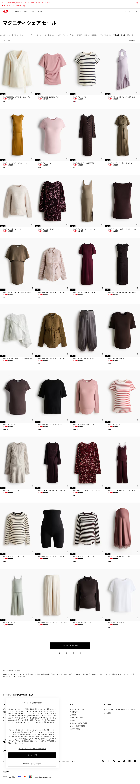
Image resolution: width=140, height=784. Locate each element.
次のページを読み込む (70, 645)
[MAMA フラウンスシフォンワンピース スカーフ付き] (122, 69)
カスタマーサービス (77, 709)
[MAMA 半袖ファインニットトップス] (52, 396)
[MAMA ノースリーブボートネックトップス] (122, 201)
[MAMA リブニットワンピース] (17, 463)
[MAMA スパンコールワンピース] (52, 201)
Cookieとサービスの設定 (32, 764)
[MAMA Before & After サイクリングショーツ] (52, 529)
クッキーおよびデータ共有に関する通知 (32, 749)
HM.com (6, 695)
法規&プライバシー (76, 717)
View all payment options (43, 777)
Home (40, 11)
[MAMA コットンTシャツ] (122, 595)
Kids (32, 11)
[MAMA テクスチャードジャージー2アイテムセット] (122, 264)
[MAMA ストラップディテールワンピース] (52, 463)
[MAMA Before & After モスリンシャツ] (52, 264)
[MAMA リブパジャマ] (17, 595)
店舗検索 (73, 715)
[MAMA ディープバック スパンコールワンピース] (87, 463)
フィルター (131, 40)
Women (18, 11)
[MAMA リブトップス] (87, 69)
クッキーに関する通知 (77, 726)
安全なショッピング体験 (78, 723)
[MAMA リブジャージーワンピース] (87, 201)
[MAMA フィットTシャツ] (122, 330)
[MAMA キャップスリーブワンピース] (17, 135)
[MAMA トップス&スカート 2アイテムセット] (17, 264)
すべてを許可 (32, 755)
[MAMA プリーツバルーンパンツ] (87, 330)
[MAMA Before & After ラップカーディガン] (17, 69)
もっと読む (107, 713)
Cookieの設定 (75, 729)
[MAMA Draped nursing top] (52, 69)
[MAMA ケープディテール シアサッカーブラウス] (17, 330)
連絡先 (72, 720)
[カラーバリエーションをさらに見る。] (4, 101)
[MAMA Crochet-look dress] (87, 135)
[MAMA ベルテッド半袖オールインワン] (122, 135)
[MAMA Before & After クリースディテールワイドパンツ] (52, 595)
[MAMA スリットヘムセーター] (17, 201)
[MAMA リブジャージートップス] (87, 396)
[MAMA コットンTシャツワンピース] (87, 264)
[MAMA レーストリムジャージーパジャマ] (122, 463)
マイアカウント (75, 712)
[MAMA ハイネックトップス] (87, 595)
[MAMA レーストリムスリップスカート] (122, 529)
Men (25, 11)
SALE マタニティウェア (25, 695)
